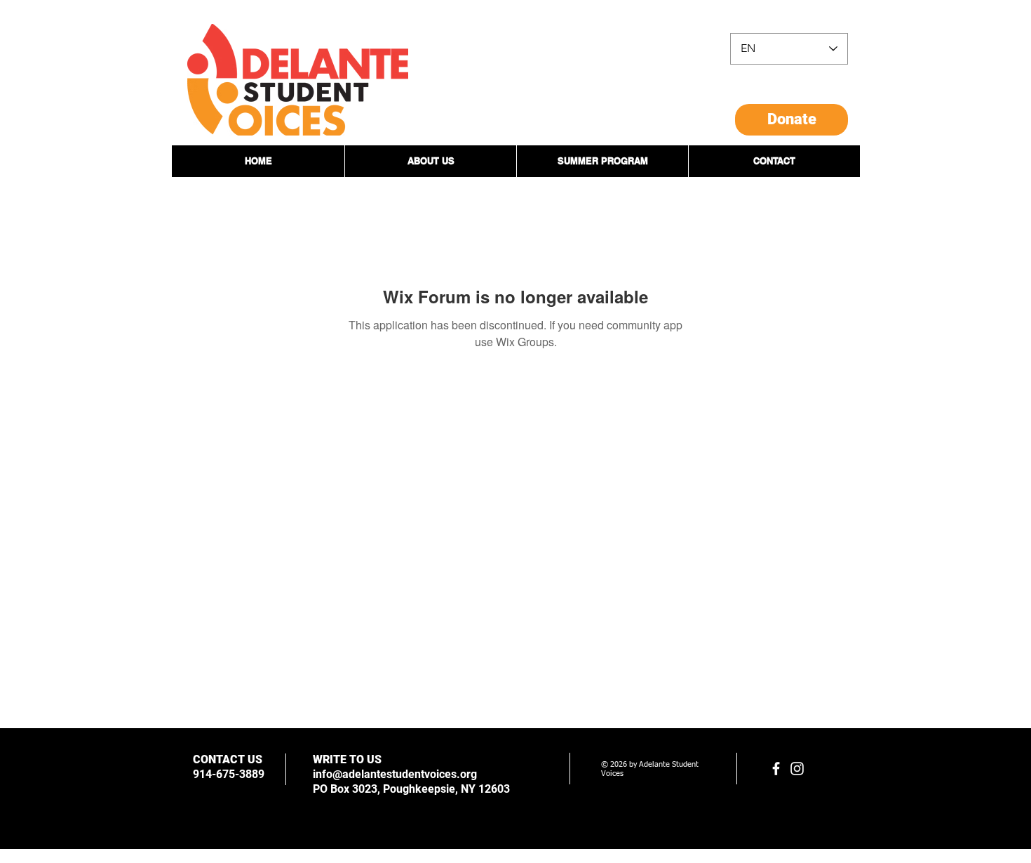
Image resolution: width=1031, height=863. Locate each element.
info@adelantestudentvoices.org (395, 774)
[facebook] (776, 768)
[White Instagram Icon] (797, 768)
